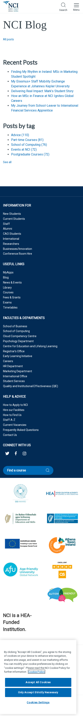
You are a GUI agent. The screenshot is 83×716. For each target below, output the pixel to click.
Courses (8, 292)
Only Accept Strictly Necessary (38, 692)
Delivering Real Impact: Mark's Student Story (42, 91)
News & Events (12, 282)
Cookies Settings (38, 702)
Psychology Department (18, 341)
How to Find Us (12, 415)
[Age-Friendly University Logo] (3, 639)
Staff (6, 223)
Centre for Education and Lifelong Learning (30, 346)
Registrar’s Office (14, 351)
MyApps (8, 272)
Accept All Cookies (38, 682)
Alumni (7, 228)
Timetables (10, 307)
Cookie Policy (36, 671)
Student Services (14, 381)
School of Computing (29, 145)
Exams (7, 302)
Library (7, 287)
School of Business (15, 326)
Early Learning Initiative (17, 356)
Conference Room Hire (17, 253)
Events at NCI (24, 149)
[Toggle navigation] (76, 6)
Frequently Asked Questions (21, 429)
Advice (20, 135)
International (11, 238)
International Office (15, 376)
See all (7, 162)
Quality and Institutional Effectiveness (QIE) (30, 386)
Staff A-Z (9, 419)
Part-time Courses (27, 140)
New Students (12, 213)
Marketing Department (17, 371)
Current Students (14, 218)
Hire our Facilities (13, 410)
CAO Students (12, 233)
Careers (8, 361)
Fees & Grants (12, 297)
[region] (38, 677)
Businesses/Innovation (17, 248)
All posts (8, 39)
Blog (6, 277)
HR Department (13, 366)
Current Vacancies (14, 424)
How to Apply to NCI (15, 404)
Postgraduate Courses (30, 154)
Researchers (11, 243)
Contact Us (10, 435)
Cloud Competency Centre (19, 336)
